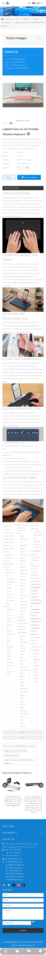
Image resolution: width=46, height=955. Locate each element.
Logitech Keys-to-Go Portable (15, 751)
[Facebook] (4, 885)
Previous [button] (5, 785)
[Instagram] (18, 885)
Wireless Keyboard (11, 755)
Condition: (6, 160)
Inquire (9, 177)
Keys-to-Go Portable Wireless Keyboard (19, 746)
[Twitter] (13, 885)
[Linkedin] (8, 885)
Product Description (12, 188)
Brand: (4, 156)
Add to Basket (31, 177)
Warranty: (6, 163)
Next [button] (41, 785)
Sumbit (23, 930)
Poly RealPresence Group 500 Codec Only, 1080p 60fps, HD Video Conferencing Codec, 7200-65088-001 (13, 801)
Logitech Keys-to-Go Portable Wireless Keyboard (19, 761)
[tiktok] (23, 885)
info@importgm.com (17, 65)
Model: (5, 152)
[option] (12, 791)
